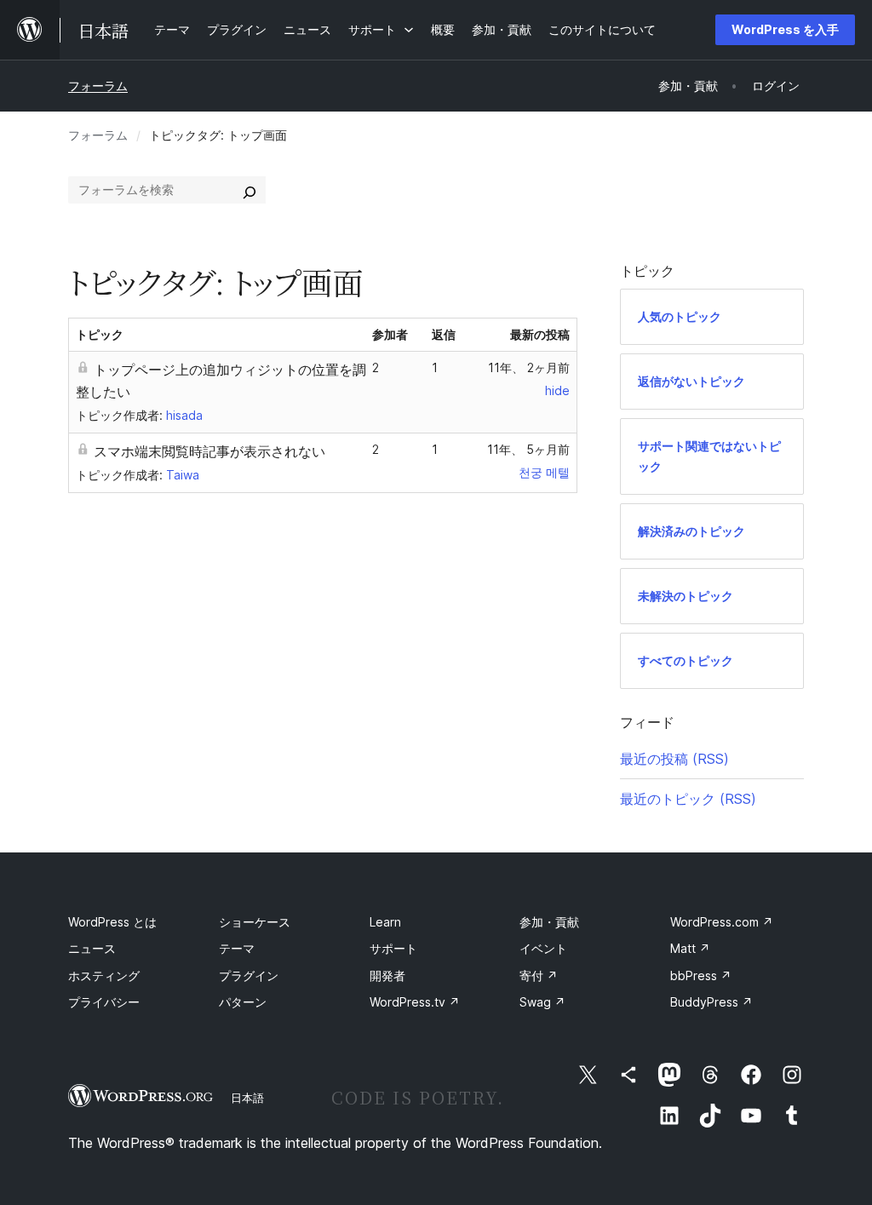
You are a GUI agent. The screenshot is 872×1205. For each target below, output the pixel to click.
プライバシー (104, 1002)
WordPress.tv (415, 1002)
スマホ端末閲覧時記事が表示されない (209, 451)
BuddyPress (711, 1002)
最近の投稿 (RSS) (674, 758)
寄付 (538, 975)
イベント (543, 948)
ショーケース (254, 922)
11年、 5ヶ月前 (528, 449)
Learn (385, 922)
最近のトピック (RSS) (688, 798)
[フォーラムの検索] (249, 190)
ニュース (92, 948)
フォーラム (98, 85)
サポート (393, 948)
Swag (542, 1002)
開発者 (387, 975)
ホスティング (104, 975)
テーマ (237, 948)
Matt (690, 948)
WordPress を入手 (785, 29)
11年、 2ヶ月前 (529, 367)
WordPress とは (112, 922)
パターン (243, 1002)
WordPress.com (721, 922)
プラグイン (248, 975)
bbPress (700, 975)
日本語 (247, 1098)
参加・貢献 (549, 922)
